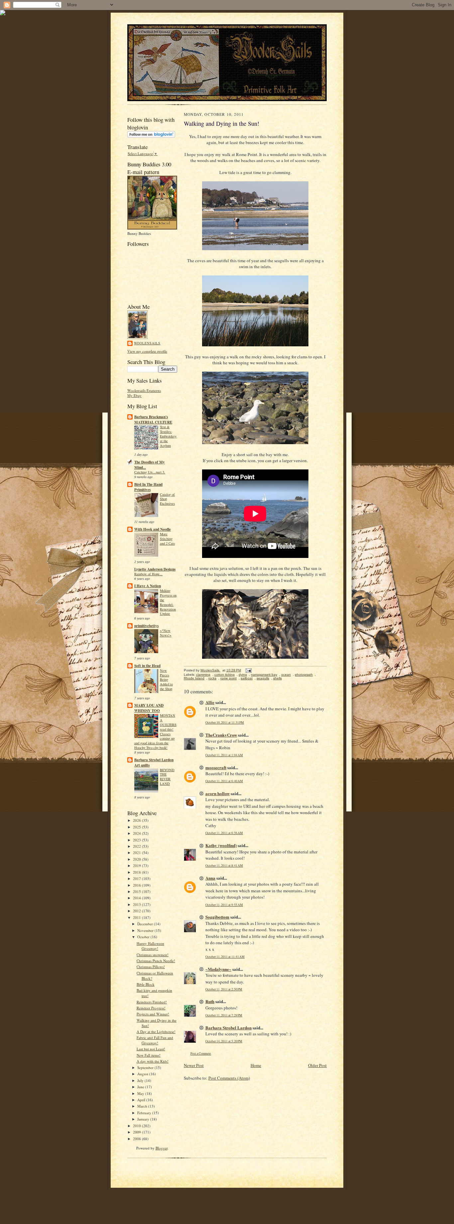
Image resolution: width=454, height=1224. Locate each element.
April (141, 1099)
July (141, 1080)
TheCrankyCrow (221, 735)
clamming (203, 674)
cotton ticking (224, 674)
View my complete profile (147, 351)
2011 (137, 917)
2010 (137, 1125)
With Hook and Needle (152, 529)
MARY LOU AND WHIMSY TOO (149, 708)
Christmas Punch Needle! (156, 960)
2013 (137, 904)
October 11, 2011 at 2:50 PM (223, 989)
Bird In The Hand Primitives (148, 487)
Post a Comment (200, 1053)
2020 (137, 859)
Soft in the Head (147, 665)
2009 (137, 1132)
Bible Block (146, 984)
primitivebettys (146, 625)
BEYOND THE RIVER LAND (167, 777)
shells (277, 678)
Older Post (317, 1065)
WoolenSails (147, 343)
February (144, 1112)
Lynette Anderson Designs (154, 569)
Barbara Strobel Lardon (228, 1027)
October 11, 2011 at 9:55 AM (224, 905)
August (143, 1073)
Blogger (162, 1147)
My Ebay (134, 395)
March (142, 1106)
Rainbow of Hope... (148, 574)
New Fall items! (149, 1055)
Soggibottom (217, 917)
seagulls (263, 678)
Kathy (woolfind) (221, 845)
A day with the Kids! (153, 1061)
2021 (137, 852)
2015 (137, 891)
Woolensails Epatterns (144, 390)
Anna (210, 878)
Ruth (209, 1001)
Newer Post (194, 1065)
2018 (137, 872)
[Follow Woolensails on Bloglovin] (151, 136)
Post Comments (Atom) (229, 1078)
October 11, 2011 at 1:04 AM (224, 755)
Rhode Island (194, 678)
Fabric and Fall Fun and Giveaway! (155, 1040)
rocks (212, 678)
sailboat (247, 678)
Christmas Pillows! (151, 966)
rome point (228, 678)
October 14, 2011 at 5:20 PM (223, 1041)
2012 (137, 910)
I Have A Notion (147, 586)
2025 (137, 826)
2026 (137, 820)
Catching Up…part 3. (149, 472)
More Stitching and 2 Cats (167, 539)
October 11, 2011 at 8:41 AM (224, 865)
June (141, 1086)
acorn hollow (217, 793)
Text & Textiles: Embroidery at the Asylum (168, 436)
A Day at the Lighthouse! (156, 1031)
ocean (286, 674)
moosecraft (215, 767)
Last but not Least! (151, 1048)
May (141, 1093)
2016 (137, 885)
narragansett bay (264, 674)
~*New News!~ (165, 632)
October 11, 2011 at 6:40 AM (224, 781)
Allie (209, 702)
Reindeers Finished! (152, 1001)
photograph (304, 674)
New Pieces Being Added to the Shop (166, 679)
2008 (137, 1138)
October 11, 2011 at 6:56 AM (224, 833)
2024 (137, 833)
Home (256, 1065)
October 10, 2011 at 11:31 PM (224, 722)
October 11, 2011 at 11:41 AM (225, 957)
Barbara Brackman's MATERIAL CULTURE (153, 419)
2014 (137, 897)
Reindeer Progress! (151, 1007)
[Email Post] (248, 670)
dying (243, 674)
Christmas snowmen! (153, 954)
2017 (137, 878)
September (146, 1067)
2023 (137, 839)
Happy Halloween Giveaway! (150, 946)
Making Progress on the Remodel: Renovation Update (168, 602)
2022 (137, 846)
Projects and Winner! (153, 1013)
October (144, 936)
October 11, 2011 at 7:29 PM (223, 1015)
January (143, 1119)
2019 (137, 865)
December (145, 923)
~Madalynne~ (218, 969)
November (146, 930)
